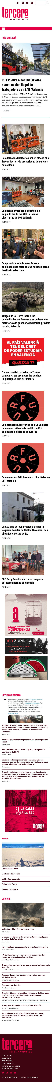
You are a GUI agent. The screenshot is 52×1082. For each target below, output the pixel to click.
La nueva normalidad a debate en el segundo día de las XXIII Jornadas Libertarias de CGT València (21, 214)
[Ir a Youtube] (27, 2)
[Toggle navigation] (3, 28)
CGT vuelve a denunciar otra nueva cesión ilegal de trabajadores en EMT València (22, 84)
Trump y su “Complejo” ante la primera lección (21, 1005)
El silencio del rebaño (11, 874)
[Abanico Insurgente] (26, 672)
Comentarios (8, 1063)
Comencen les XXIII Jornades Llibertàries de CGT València (26, 478)
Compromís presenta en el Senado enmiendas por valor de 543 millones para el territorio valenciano (26, 266)
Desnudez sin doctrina (11, 985)
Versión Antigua (10, 1069)
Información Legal (11, 1066)
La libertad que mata (11, 879)
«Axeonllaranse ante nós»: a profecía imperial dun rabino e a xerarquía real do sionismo (23, 956)
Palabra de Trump (9, 884)
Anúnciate (7, 1061)
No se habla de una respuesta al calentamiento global (25, 947)
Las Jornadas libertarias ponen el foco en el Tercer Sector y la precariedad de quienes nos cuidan (26, 161)
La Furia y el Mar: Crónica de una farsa (18, 929)
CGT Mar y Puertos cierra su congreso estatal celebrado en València (22, 580)
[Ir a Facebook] (18, 2)
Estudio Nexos (32, 1077)
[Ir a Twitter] (23, 2)
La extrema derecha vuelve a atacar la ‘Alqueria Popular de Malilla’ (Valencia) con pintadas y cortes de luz (25, 530)
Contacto (6, 1055)
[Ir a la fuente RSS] (32, 2)
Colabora (6, 1058)
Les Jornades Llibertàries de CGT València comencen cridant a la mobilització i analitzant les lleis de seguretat (25, 428)
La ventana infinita (10, 868)
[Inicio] (15, 13)
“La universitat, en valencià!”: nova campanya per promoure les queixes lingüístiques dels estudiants (21, 375)
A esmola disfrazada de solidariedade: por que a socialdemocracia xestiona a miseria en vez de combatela (22, 1015)
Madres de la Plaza (10, 889)
